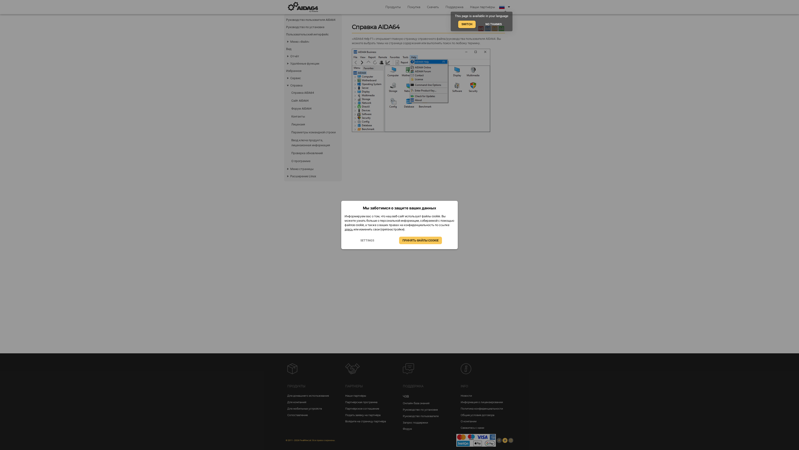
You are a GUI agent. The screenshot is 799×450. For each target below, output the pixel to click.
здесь (349, 229)
